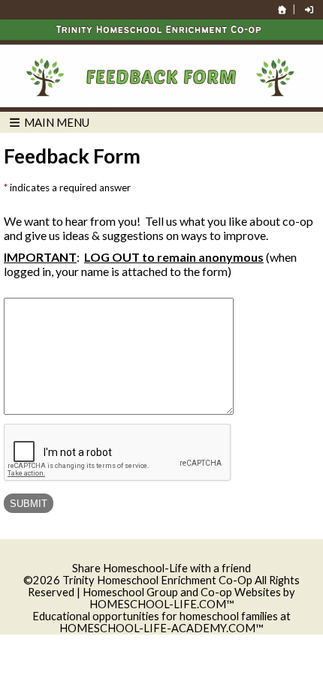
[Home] (282, 9)
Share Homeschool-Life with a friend (161, 568)
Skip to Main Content (161, 556)
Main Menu (55, 122)
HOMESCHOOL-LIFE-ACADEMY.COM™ (161, 628)
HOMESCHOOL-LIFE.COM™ (161, 604)
